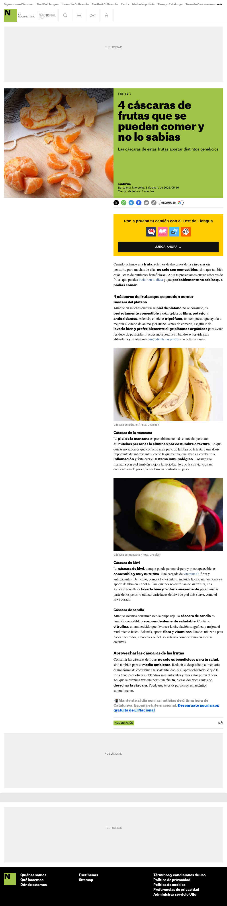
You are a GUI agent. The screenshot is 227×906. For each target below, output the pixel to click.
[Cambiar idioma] (93, 15)
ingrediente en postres (164, 339)
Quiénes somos (33, 875)
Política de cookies (169, 885)
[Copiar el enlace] (154, 202)
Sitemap (86, 880)
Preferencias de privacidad (176, 889)
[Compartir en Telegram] (131, 202)
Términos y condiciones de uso (179, 875)
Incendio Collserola (75, 4)
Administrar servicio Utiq (174, 894)
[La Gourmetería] (10, 15)
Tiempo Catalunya (170, 4)
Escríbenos (88, 875)
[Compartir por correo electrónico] (146, 202)
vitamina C (191, 573)
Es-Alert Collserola (105, 4)
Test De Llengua (48, 4)
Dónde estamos (33, 885)
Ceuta (125, 4)
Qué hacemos (31, 880)
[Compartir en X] (116, 202)
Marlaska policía (143, 4)
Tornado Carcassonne (200, 4)
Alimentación (124, 723)
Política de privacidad (171, 880)
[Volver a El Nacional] (47, 15)
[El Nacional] (10, 879)
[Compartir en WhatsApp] (123, 202)
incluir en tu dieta (151, 279)
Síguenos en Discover (19, 4)
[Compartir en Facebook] (138, 202)
